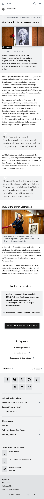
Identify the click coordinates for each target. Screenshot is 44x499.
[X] (22, 380)
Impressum (5, 480)
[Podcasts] (30, 387)
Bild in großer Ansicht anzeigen (23, 221)
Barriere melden (7, 486)
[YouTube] (22, 387)
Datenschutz (6, 483)
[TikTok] (37, 380)
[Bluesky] (15, 380)
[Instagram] (30, 380)
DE (3, 3)
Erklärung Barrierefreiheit (10, 489)
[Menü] (39, 3)
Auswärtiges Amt (12, 17)
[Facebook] (8, 380)
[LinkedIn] (15, 387)
